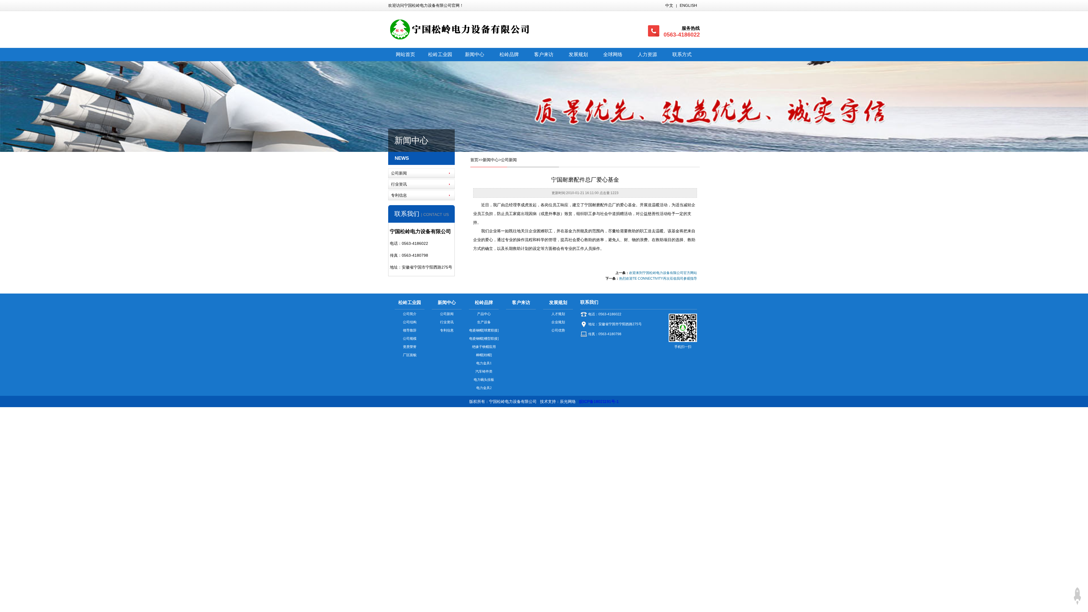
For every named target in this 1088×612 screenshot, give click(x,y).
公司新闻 (399, 173)
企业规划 (558, 322)
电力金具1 (484, 363)
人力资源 (647, 54)
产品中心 (484, 314)
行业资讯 (399, 184)
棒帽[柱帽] (484, 355)
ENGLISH (688, 5)
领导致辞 (409, 330)
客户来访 (543, 54)
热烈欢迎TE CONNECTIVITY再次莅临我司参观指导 (658, 278)
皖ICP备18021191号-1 (599, 401)
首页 (474, 160)
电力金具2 (484, 388)
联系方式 (682, 54)
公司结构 (409, 322)
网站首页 (405, 54)
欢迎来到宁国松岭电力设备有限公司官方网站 (663, 273)
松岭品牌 (509, 54)
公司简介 (409, 314)
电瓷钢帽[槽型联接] (484, 339)
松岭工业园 (440, 54)
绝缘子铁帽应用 (484, 347)
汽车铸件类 (483, 371)
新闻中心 (474, 54)
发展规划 (578, 54)
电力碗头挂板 (484, 380)
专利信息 (399, 195)
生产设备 (484, 322)
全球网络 (612, 54)
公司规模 (409, 339)
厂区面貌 (409, 355)
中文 (669, 5)
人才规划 (558, 314)
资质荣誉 (409, 347)
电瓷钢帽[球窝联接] (484, 330)
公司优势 (558, 330)
